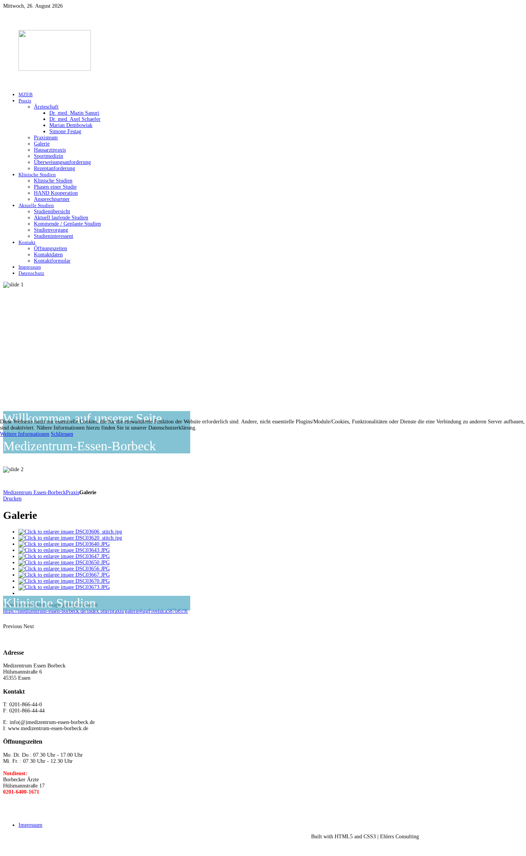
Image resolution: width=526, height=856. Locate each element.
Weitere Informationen (24, 434)
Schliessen (62, 434)
